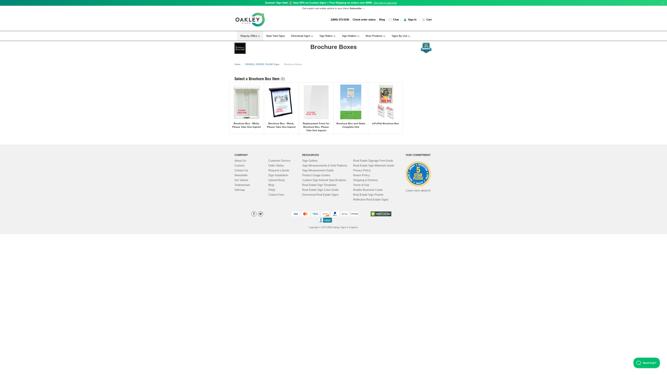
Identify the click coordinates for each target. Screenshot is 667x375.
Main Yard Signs (275, 35)
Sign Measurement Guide (318, 170)
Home (237, 64)
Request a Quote (278, 170)
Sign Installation (278, 175)
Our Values (241, 180)
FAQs (271, 189)
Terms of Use (361, 185)
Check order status (364, 19)
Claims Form (276, 194)
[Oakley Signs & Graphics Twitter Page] (260, 214)
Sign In (412, 19)
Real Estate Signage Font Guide (373, 160)
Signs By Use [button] (400, 35)
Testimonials (242, 185)
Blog (382, 19)
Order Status (276, 165)
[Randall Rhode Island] (257, 47)
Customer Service (279, 160)
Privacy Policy (362, 170)
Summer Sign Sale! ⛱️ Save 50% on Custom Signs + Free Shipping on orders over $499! (318, 2)
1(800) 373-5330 (340, 19)
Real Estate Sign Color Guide (320, 189)
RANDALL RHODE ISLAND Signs (262, 64)
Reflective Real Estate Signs (370, 199)
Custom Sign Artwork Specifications (324, 180)
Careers (239, 165)
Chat (395, 19)
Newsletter (241, 175)
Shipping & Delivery (365, 180)
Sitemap (239, 189)
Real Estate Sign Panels (368, 194)
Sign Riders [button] (326, 35)
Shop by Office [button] (249, 35)
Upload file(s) (276, 180)
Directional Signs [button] (301, 35)
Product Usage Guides (316, 175)
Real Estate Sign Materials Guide (373, 165)
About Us (240, 160)
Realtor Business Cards (367, 189)
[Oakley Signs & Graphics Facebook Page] (254, 214)
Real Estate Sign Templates (319, 185)
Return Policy (361, 175)
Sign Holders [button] (349, 35)
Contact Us (241, 170)
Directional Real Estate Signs (320, 194)
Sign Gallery (310, 160)
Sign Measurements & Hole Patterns (324, 165)
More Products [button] (374, 35)
